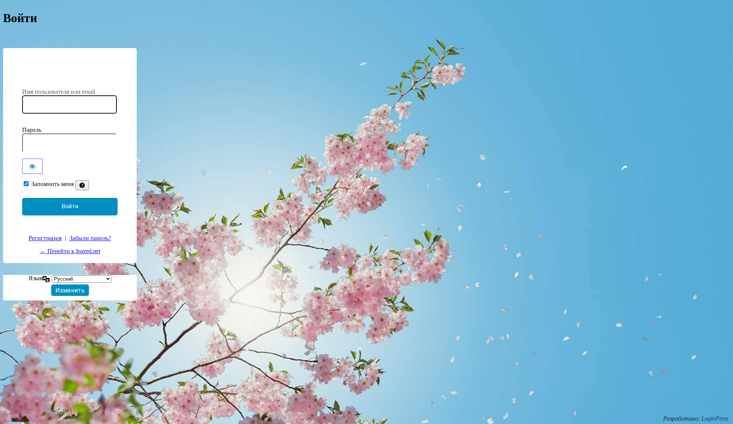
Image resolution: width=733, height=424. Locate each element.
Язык (35, 278)
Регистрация (45, 238)
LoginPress (714, 418)
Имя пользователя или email (58, 91)
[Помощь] (82, 185)
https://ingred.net (70, 73)
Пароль (31, 130)
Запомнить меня (52, 184)
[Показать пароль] (32, 166)
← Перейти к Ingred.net (70, 251)
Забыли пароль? (90, 238)
